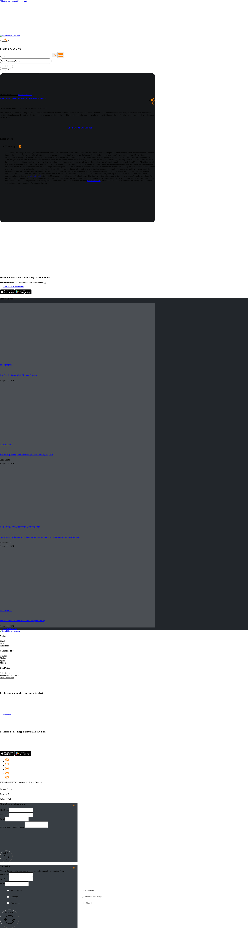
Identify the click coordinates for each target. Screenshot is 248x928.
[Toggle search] (4, 39)
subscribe (7, 715)
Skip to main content (8, 1)
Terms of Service (7, 794)
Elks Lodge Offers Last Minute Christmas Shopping (23, 98)
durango (5, 444)
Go (6, 66)
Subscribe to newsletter (13, 286)
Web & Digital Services (9, 675)
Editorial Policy (6, 799)
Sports (2, 660)
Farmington (19, 527)
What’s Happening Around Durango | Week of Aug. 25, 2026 (26, 454)
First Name (4, 810)
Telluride (88, 903)
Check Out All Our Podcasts (80, 128)
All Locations (16, 890)
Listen (2, 643)
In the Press (4, 646)
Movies (3, 663)
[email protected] (34, 176)
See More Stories (10, 628)
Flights (3, 658)
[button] (80, 146)
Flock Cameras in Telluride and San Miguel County (22, 620)
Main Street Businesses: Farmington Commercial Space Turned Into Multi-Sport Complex (39, 537)
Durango (14, 897)
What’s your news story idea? (12, 827)
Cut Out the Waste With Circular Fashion (18, 375)
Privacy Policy (6, 789)
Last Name (4, 814)
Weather (3, 656)
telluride (6, 365)
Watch (2, 641)
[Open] (60, 55)
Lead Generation (7, 678)
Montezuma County (93, 897)
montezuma (25, 94)
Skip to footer (22, 1)
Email (2, 819)
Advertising (5, 673)
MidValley (89, 890)
